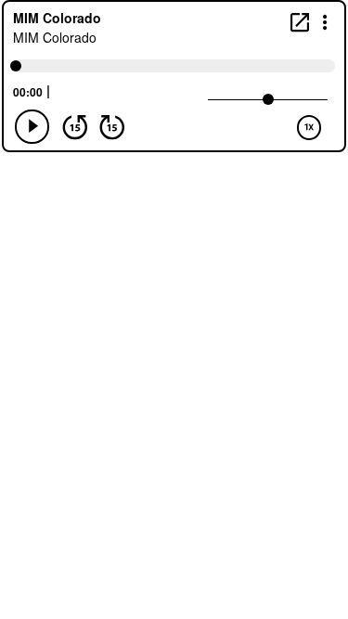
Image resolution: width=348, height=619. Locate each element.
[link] (299, 22)
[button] (325, 21)
